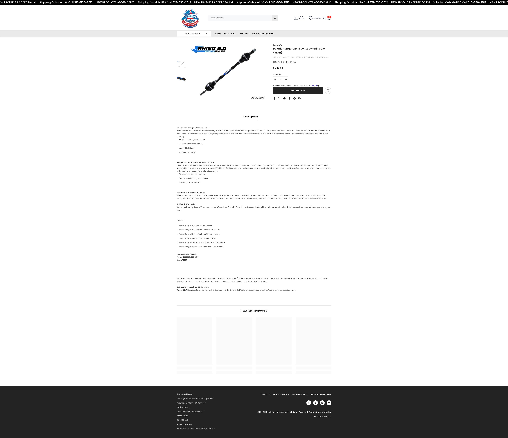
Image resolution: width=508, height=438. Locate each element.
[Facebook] (274, 98)
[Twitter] (279, 98)
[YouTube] (329, 402)
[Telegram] (294, 98)
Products (285, 57)
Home (275, 57)
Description (250, 116)
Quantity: (277, 74)
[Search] (243, 18)
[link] (328, 90)
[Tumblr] (289, 98)
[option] (227, 72)
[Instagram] (315, 402)
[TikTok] (322, 402)
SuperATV (277, 45)
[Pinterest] (284, 98)
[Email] (299, 98)
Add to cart (298, 90)
